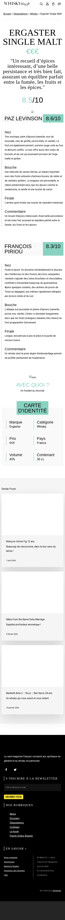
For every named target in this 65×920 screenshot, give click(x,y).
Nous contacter (10, 857)
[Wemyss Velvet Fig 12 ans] (32, 530)
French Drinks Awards (21, 835)
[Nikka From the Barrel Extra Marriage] (32, 606)
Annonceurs (9, 862)
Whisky (34, 13)
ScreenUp (57, 890)
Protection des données (14, 871)
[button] (59, 3)
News (13, 814)
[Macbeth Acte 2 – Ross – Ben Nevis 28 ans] (32, 679)
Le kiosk (14, 831)
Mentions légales (11, 866)
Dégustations (20, 13)
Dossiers (15, 818)
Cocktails (15, 827)
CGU (6, 875)
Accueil (7, 13)
